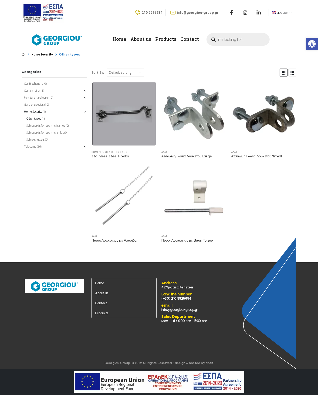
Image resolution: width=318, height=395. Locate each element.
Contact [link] (189, 39)
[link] (312, 44)
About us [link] (140, 39)
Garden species (34, 105)
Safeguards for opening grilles (45, 133)
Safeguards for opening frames (45, 126)
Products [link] (165, 39)
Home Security (100, 152)
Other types (119, 152)
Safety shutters (35, 140)
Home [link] (119, 39)
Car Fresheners (33, 84)
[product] (124, 114)
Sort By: (97, 72)
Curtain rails (31, 91)
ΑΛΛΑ (164, 152)
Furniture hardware (36, 98)
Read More (149, 89)
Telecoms (30, 147)
